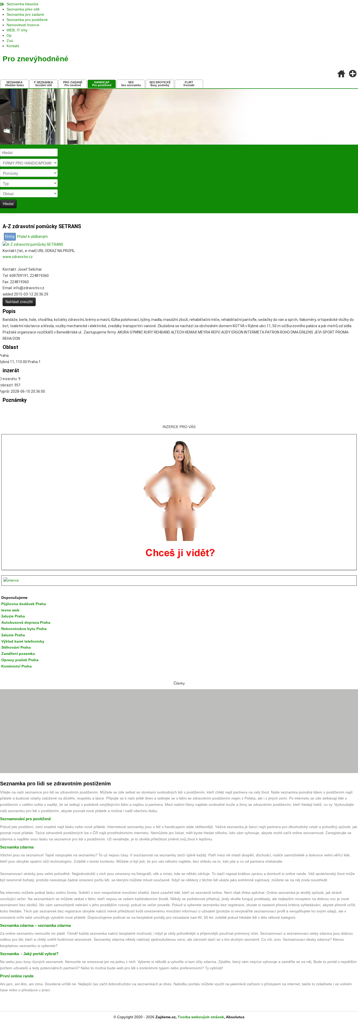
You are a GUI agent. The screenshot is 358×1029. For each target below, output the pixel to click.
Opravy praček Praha (20, 660)
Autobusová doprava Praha (25, 622)
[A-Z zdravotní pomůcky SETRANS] (33, 244)
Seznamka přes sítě (23, 9)
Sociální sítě (43, 84)
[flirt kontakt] (179, 501)
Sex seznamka (131, 84)
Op (9, 35)
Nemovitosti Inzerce (23, 25)
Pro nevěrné (72, 84)
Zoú (10, 41)
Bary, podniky (160, 84)
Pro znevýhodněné (35, 59)
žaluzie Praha (13, 635)
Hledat (8, 203)
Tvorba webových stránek (201, 1017)
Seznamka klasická (22, 4)
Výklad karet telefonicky (22, 641)
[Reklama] (179, 580)
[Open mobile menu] (1, 4)
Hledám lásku (14, 84)
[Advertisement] (179, 731)
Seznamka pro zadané (25, 14)
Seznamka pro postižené (27, 20)
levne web (10, 610)
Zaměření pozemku (18, 654)
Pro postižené (101, 84)
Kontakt (13, 46)
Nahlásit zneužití (19, 301)
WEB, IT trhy (17, 30)
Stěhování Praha (16, 647)
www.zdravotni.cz (18, 257)
